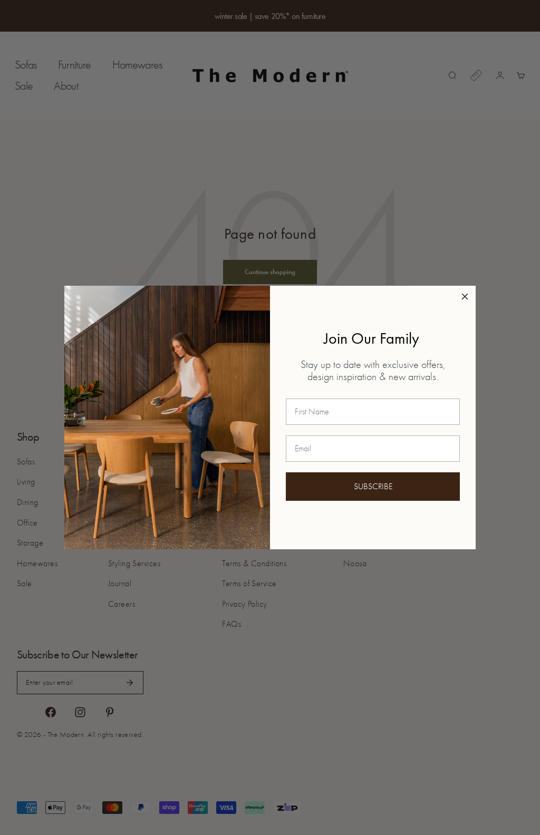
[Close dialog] (464, 296)
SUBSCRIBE (373, 486)
